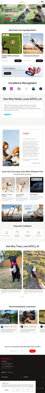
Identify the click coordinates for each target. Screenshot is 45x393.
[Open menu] (1, 2)
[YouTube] (42, 388)
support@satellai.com (8, 363)
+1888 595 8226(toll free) (8, 366)
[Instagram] (38, 388)
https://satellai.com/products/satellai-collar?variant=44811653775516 (12, 4)
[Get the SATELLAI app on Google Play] (10, 372)
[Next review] (25, 121)
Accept (17, 389)
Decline (28, 389)
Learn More (19, 61)
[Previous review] (20, 121)
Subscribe (32, 351)
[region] (22, 14)
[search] (39, 2)
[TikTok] (40, 388)
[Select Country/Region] (43, 2)
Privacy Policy (31, 386)
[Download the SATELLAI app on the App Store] (4, 372)
